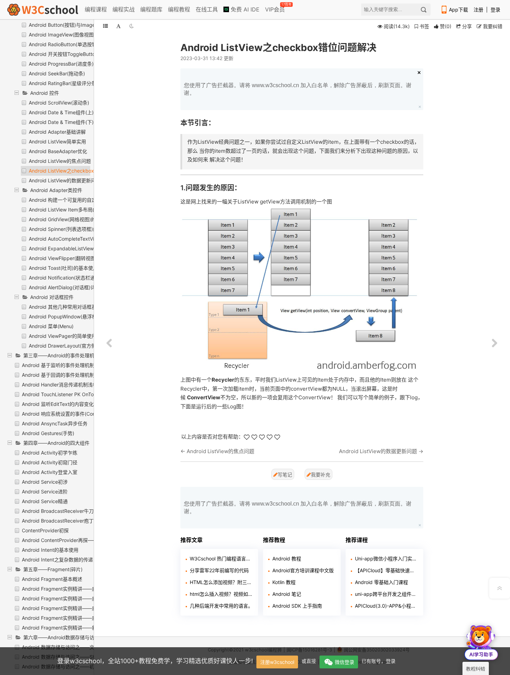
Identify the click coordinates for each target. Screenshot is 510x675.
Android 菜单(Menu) (51, 326)
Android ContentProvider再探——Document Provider (81, 540)
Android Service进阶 (45, 491)
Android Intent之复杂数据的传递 (57, 559)
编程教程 (179, 9)
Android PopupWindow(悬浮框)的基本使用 (76, 316)
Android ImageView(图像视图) (62, 35)
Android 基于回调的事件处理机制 (58, 375)
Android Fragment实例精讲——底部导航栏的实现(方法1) (84, 589)
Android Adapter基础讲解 (57, 132)
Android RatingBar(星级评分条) (63, 83)
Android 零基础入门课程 (381, 582)
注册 (478, 9)
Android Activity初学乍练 (49, 453)
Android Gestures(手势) (48, 433)
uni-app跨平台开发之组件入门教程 (386, 594)
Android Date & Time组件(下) (61, 122)
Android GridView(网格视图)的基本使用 (72, 219)
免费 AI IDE (244, 9)
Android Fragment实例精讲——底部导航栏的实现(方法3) (84, 608)
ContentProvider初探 (45, 530)
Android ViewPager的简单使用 (62, 336)
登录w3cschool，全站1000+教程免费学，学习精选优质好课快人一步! (155, 661)
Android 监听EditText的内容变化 (58, 404)
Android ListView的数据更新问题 (65, 180)
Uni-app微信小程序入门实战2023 (386, 558)
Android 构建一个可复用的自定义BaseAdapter (80, 200)
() (445, 26)
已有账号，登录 (379, 661)
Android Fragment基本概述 (52, 579)
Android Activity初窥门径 (49, 462)
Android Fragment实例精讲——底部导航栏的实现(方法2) (84, 598)
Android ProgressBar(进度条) (61, 64)
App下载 (458, 9)
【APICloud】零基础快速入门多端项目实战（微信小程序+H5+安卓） (386, 570)
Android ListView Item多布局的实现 (68, 209)
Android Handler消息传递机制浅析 (59, 385)
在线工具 (207, 9)
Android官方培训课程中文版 (303, 570)
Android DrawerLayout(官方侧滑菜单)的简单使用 (83, 346)
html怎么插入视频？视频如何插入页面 (221, 594)
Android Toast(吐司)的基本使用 (63, 268)
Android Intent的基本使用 (50, 550)
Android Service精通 (45, 501)
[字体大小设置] (118, 26)
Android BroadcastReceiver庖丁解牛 (62, 521)
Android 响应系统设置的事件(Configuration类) (73, 414)
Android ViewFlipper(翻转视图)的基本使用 (75, 258)
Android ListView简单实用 (57, 141)
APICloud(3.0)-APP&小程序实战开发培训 (386, 606)
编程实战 (123, 9)
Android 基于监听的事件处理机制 (58, 365)
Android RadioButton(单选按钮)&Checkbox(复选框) (86, 44)
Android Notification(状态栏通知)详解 (70, 278)
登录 (495, 9)
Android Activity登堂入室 (49, 472)
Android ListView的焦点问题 (60, 161)
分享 (466, 26)
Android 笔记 (286, 594)
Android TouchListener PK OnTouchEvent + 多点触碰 (81, 394)
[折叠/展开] (105, 26)
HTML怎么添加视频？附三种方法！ (221, 582)
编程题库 (151, 9)
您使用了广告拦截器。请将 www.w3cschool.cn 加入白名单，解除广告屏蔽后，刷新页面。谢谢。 (297, 89)
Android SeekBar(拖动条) (57, 73)
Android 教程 (286, 558)
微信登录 (344, 662)
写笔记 (285, 474)
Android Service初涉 (45, 482)
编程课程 (96, 9)
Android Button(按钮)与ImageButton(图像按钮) (81, 25)
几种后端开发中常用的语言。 (221, 606)
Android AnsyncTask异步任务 (54, 423)
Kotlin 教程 (284, 582)
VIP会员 (275, 8)
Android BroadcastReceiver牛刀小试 (62, 511)
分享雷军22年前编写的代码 (219, 570)
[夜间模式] (131, 26)
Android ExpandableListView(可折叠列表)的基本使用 (87, 248)
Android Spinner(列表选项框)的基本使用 (73, 229)
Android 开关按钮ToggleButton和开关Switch (78, 54)
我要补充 (320, 474)
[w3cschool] (42, 9)
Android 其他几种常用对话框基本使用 (70, 307)
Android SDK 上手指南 (297, 606)
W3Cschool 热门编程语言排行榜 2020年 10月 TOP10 (221, 558)
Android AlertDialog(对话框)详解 (64, 287)
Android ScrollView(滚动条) (59, 103)
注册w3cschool (277, 662)
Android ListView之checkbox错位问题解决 (76, 171)
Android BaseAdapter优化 (58, 151)
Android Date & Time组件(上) (61, 112)
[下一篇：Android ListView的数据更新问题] (494, 343)
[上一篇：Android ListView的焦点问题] (109, 343)
